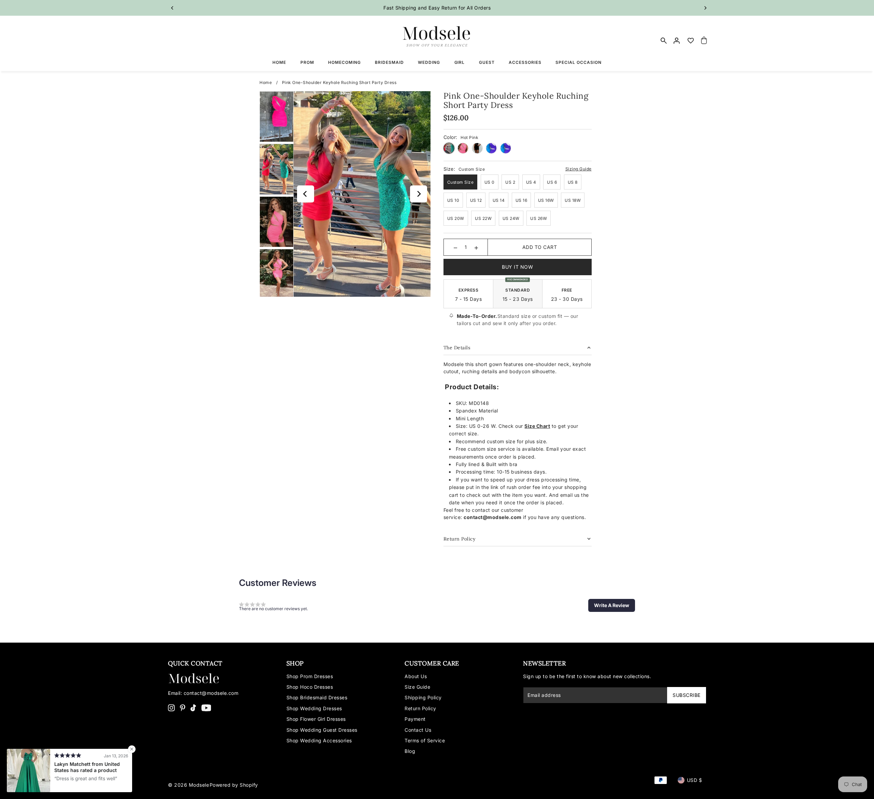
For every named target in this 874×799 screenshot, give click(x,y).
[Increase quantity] (476, 247)
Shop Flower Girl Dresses (316, 719)
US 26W (538, 218)
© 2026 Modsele (188, 785)
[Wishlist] (691, 40)
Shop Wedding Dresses (314, 708)
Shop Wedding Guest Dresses (321, 730)
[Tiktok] (193, 707)
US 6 (552, 182)
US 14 (499, 200)
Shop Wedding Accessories (319, 740)
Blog (410, 751)
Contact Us (418, 730)
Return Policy (420, 708)
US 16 (521, 200)
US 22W (483, 218)
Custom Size (460, 182)
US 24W (511, 218)
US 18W (573, 200)
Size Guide (417, 687)
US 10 (453, 200)
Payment (415, 719)
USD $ (694, 780)
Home (265, 82)
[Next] (705, 8)
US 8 (573, 182)
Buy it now (517, 267)
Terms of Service (425, 740)
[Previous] (172, 8)
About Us (416, 676)
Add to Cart (539, 247)
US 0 (489, 182)
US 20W (455, 218)
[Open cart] (704, 40)
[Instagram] (171, 707)
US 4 (531, 182)
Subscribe (687, 695)
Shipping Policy (423, 697)
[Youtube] (206, 707)
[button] (611, 605)
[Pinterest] (182, 707)
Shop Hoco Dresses (309, 687)
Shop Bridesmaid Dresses (317, 697)
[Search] (663, 40)
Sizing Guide (578, 168)
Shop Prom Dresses (309, 676)
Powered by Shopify (234, 785)
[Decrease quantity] (455, 247)
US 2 (510, 182)
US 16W (546, 200)
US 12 (476, 200)
